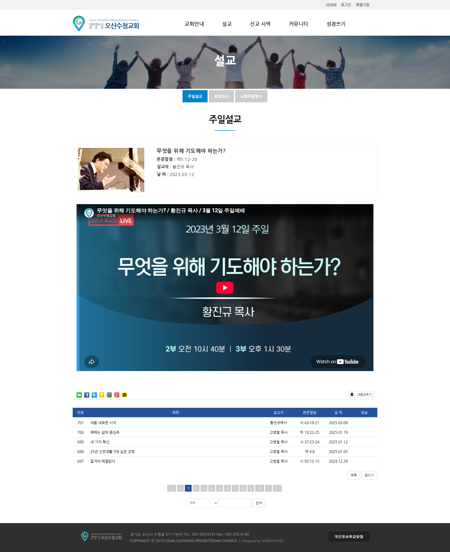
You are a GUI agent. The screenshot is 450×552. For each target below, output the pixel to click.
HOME (331, 5)
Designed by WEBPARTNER (262, 540)
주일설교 (195, 96)
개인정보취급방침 (349, 536)
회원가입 (363, 5)
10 (260, 488)
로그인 (346, 5)
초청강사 (221, 96)
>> (277, 488)
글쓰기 (369, 475)
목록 (354, 475)
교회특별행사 (251, 96)
